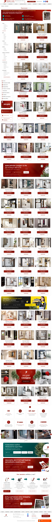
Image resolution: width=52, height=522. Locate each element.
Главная (2, 6)
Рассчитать (23, 37)
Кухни (4, 80)
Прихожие (6, 6)
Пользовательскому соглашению (17, 455)
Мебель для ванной (6, 96)
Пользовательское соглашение (30, 520)
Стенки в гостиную (6, 88)
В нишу (5, 75)
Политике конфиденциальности (9, 455)
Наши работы (5, 98)
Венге (4, 35)
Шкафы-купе (5, 84)
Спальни (4, 94)
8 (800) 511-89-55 (39, 1)
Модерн (5, 27)
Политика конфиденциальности (21, 520)
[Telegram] (44, 1)
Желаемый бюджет (18, 172)
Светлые (5, 36)
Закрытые (5, 64)
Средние (5, 43)
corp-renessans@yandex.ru (45, 517)
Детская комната (6, 92)
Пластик (5, 57)
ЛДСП (4, 55)
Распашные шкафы (6, 82)
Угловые (5, 49)
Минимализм (5, 28)
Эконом (5, 68)
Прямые (5, 48)
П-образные (5, 50)
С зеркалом (5, 56)
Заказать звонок (31, 1)
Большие (5, 42)
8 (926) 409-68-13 (39, 2)
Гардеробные (5, 86)
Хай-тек (5, 29)
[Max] (45, 1)
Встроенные (5, 63)
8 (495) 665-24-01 (39, 0)
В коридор (5, 71)
